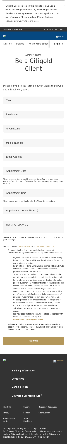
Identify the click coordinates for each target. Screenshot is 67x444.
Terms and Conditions (45, 246)
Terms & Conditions (27, 420)
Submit (33, 341)
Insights (20, 44)
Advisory (7, 44)
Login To (58, 44)
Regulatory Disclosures (47, 407)
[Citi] (5, 359)
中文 (62, 29)
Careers (26, 407)
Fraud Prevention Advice (10, 420)
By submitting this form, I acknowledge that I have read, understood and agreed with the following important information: (35, 251)
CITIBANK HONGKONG (12, 29)
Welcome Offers (25, 246)
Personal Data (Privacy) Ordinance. (28, 320)
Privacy (6, 413)
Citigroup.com (44, 413)
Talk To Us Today (50, 29)
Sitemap (26, 413)
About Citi (7, 407)
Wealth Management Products (44, 44)
